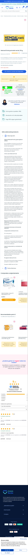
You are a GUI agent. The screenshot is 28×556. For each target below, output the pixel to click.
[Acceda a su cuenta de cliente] (19, 7)
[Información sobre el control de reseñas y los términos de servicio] (21, 389)
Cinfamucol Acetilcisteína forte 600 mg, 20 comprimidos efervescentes (8, 338)
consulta (20, 89)
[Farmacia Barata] (9, 7)
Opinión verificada (6, 416)
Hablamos (17, 104)
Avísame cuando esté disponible (14, 71)
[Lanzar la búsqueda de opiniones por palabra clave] (26, 409)
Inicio (2, 16)
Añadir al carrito (8, 299)
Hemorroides (20, 16)
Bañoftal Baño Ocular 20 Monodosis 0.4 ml (8, 294)
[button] (25, 7)
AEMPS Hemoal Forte (13, 264)
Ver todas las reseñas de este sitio (14, 391)
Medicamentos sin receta (10, 16)
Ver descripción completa (7, 65)
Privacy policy (23, 539)
